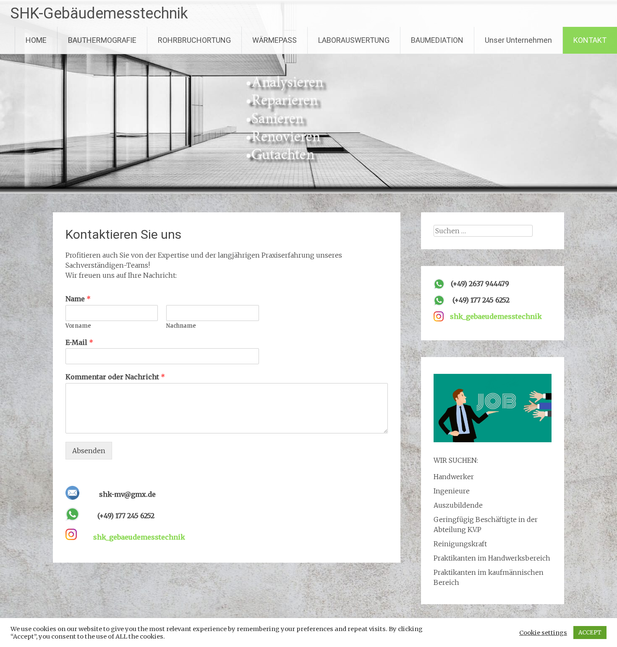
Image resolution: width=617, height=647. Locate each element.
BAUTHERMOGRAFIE (102, 40)
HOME (36, 40)
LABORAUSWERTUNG (354, 40)
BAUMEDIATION (437, 40)
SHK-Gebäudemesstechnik (99, 13)
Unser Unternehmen (518, 40)
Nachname (181, 326)
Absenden (88, 450)
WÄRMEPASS (274, 40)
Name (78, 299)
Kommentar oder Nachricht (115, 377)
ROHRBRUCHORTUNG (194, 40)
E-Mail (79, 342)
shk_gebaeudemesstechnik (139, 537)
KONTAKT (590, 40)
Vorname (78, 326)
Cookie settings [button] (543, 633)
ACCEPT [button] (589, 632)
